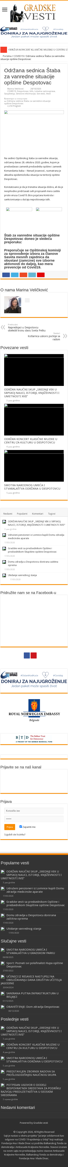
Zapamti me (29, 827)
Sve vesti (41, 94)
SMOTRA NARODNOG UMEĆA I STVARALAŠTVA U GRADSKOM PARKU (30, 951)
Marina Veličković (15, 89)
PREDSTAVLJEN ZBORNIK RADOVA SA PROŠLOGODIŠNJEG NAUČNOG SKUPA (31, 1073)
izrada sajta (41, 1162)
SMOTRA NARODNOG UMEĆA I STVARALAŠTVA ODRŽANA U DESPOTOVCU (32, 487)
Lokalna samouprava (45, 91)
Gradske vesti (40, 1122)
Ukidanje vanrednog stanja (22, 575)
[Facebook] (27, 655)
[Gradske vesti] (34, 12)
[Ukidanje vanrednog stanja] (4, 575)
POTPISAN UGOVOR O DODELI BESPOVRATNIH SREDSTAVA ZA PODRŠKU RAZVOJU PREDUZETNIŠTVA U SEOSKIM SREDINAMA (31, 1090)
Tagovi (51, 513)
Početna (7, 56)
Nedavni (7, 513)
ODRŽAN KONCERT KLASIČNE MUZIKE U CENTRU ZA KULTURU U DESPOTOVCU (30, 440)
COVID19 (19, 56)
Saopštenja (9, 94)
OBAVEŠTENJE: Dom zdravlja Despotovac (33, 1006)
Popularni (22, 513)
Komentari (37, 513)
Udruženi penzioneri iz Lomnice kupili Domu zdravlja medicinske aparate (35, 890)
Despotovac (23, 91)
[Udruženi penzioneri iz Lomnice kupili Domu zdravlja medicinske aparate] (4, 535)
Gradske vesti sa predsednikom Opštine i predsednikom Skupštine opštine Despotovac (35, 903)
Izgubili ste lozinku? (15, 834)
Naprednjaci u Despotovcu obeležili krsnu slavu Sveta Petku (27, 327)
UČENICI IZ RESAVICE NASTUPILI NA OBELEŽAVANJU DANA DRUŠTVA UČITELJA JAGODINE (31, 980)
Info (31, 91)
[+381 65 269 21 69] (41, 655)
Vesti (48, 94)
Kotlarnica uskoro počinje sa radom (44, 336)
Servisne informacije (26, 94)
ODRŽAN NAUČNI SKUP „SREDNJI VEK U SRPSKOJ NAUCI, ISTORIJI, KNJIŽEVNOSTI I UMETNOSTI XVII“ (31, 393)
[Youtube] (34, 655)
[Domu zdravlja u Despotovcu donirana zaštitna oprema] (4, 562)
